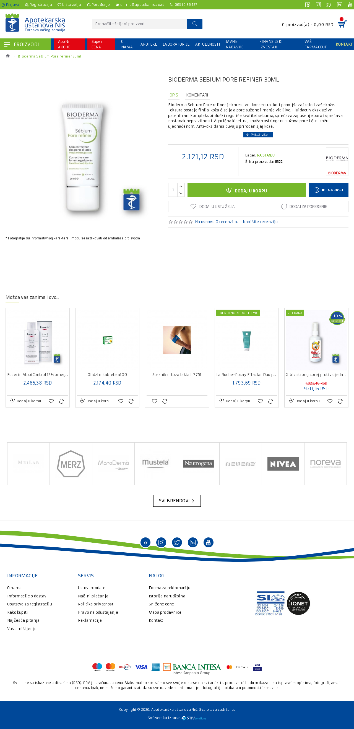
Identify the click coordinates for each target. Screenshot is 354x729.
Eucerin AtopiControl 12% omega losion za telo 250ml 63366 (37, 375)
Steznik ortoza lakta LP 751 (176, 375)
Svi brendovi (174, 500)
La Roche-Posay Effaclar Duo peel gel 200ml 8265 (246, 375)
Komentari (197, 95)
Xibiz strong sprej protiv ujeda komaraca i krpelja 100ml (316, 375)
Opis (174, 95)
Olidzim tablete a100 (107, 375)
